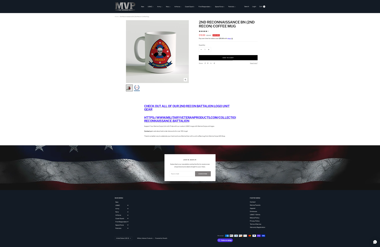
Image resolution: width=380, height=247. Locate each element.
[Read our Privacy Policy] (215, 153)
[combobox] (167, 131)
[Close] (217, 81)
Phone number (167, 127)
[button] (375, 242)
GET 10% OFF (190, 163)
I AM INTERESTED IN (171, 138)
